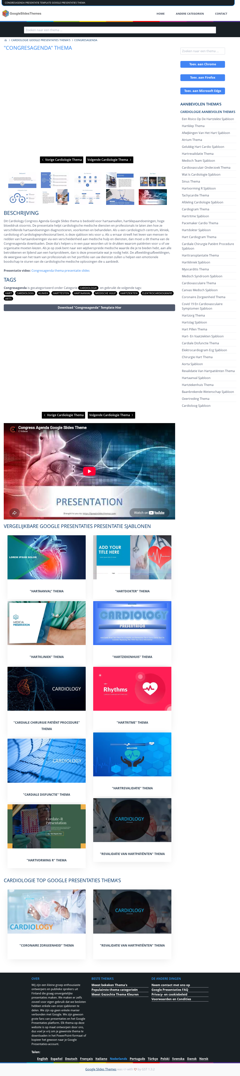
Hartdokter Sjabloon (196, 230)
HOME (161, 13)
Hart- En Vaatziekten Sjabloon (203, 336)
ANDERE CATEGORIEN (190, 13)
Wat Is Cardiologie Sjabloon (201, 174)
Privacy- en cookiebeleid (169, 994)
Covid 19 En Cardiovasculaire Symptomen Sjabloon (202, 306)
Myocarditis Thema (195, 269)
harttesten (61, 293)
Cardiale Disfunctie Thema (200, 343)
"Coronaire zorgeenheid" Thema (47, 945)
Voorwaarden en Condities (171, 999)
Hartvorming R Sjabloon (199, 188)
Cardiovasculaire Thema (199, 283)
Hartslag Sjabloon (194, 322)
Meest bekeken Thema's (109, 985)
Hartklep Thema (193, 126)
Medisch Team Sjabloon (198, 161)
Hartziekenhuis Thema (198, 385)
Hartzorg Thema (193, 315)
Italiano (101, 1059)
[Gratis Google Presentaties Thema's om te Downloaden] (22, 13)
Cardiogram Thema (195, 209)
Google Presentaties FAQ (170, 990)
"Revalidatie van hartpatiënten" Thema (132, 854)
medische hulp (105, 293)
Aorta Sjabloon (192, 364)
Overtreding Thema (195, 399)
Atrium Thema (192, 140)
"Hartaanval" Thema (47, 591)
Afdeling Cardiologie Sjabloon (202, 202)
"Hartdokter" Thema (132, 591)
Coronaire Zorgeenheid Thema (203, 297)
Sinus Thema (191, 181)
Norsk (203, 1059)
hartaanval (82, 293)
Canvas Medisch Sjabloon (200, 290)
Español (56, 1059)
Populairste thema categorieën (115, 990)
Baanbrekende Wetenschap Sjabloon (208, 392)
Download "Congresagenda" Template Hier (89, 307)
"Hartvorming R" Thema (47, 860)
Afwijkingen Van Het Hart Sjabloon (206, 133)
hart (8, 293)
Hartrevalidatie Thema (198, 154)
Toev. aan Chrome (202, 64)
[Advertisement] (89, 361)
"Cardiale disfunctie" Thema (46, 795)
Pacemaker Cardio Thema (200, 223)
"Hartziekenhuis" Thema (132, 657)
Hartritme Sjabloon (195, 216)
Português (137, 1059)
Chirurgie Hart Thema (197, 357)
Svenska (178, 1059)
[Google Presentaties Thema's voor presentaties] (6, 40)
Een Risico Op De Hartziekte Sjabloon (208, 119)
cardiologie (88, 288)
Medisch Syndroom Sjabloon (202, 276)
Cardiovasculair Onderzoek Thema (206, 167)
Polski (165, 1059)
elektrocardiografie (157, 293)
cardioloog (25, 293)
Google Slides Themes (100, 1069)
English (42, 1059)
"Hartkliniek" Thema (47, 657)
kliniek (43, 293)
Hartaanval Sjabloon (196, 378)
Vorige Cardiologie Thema (63, 160)
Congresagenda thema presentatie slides (61, 270)
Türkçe (153, 1059)
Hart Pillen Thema (194, 329)
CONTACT (221, 13)
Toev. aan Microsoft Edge (202, 91)
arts (8, 298)
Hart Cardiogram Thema (199, 237)
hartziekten (129, 293)
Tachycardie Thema (195, 195)
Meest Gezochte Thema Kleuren (115, 994)
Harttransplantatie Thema (200, 255)
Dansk (192, 1059)
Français (86, 1059)
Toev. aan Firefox (202, 77)
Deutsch (71, 1059)
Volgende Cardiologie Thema (108, 160)
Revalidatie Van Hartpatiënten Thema (208, 371)
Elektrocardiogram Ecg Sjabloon (204, 350)
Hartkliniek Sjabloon (196, 262)
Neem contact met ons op (171, 985)
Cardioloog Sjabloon (196, 406)
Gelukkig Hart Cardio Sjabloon (203, 147)
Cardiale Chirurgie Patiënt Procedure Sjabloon (208, 246)
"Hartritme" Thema (132, 722)
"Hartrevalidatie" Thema (132, 788)
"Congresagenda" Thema (38, 47)
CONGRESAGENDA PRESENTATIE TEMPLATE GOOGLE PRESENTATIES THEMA (45, 2)
